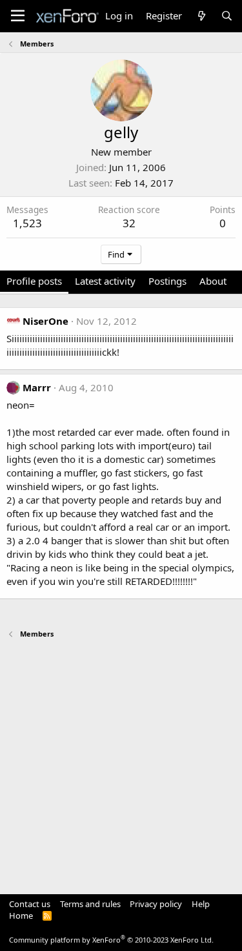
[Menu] (18, 16)
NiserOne (45, 320)
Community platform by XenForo (111, 940)
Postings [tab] (167, 280)
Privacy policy (156, 904)
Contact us (29, 904)
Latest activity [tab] (105, 280)
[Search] (226, 16)
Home (21, 915)
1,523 (27, 223)
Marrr (37, 387)
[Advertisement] (121, 760)
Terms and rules (90, 904)
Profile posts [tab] (34, 280)
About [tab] (213, 280)
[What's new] (201, 16)
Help (201, 904)
